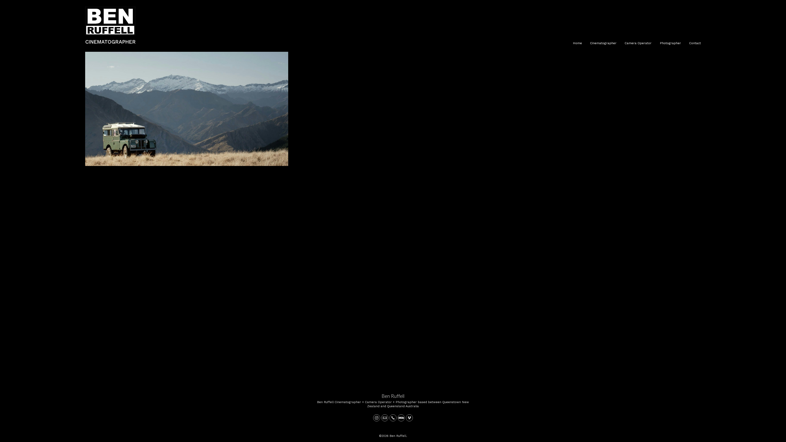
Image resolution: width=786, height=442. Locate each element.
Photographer (670, 43)
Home (577, 43)
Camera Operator (638, 43)
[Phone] (393, 417)
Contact (695, 43)
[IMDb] (401, 417)
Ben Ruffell (393, 396)
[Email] (384, 417)
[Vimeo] (409, 417)
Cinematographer (603, 43)
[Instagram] (376, 417)
